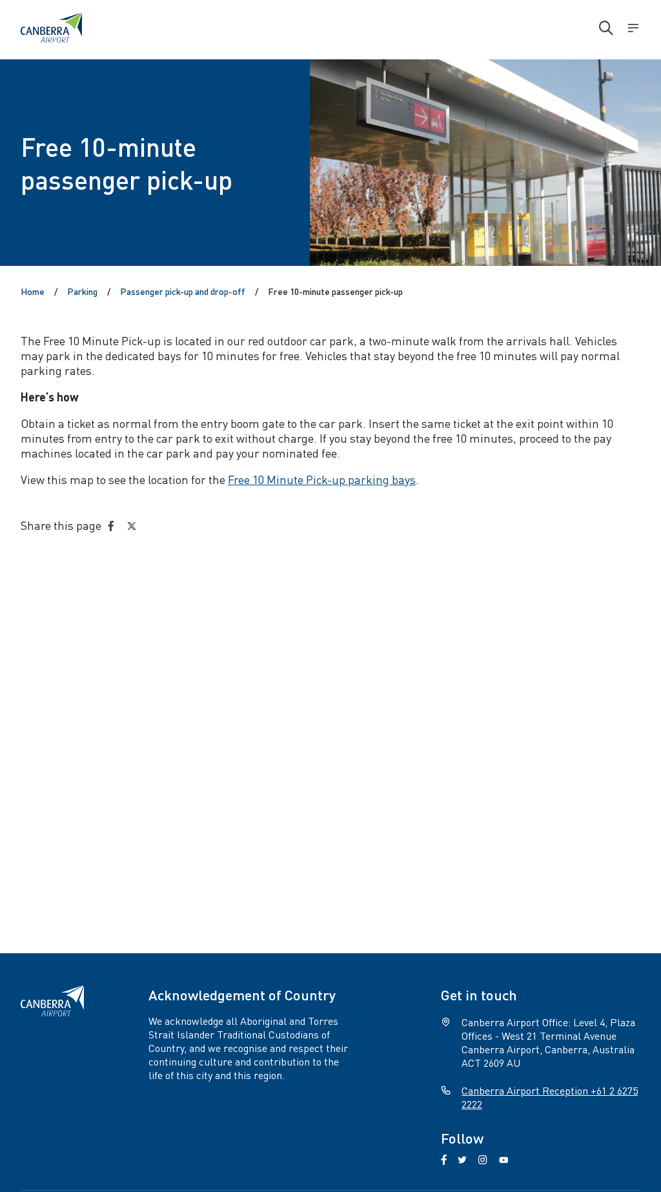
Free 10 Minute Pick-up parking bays (322, 479)
